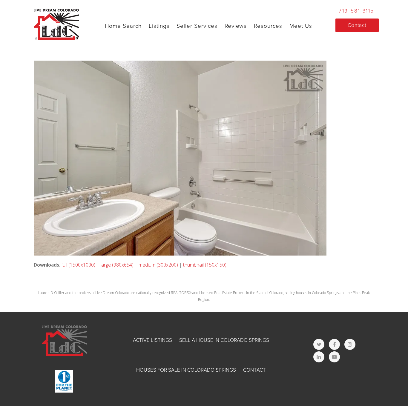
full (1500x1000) (78, 265)
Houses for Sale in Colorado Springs (186, 370)
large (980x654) (117, 265)
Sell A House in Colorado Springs (224, 340)
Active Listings (152, 340)
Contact (254, 370)
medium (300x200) (158, 265)
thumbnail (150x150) (204, 265)
